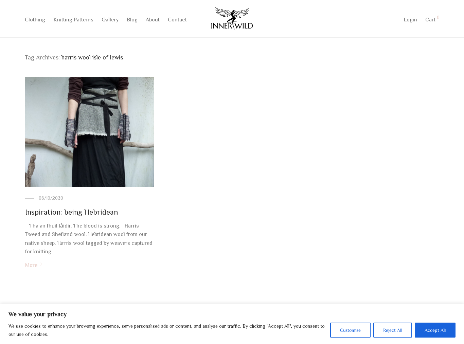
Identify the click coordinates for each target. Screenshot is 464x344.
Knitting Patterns (73, 19)
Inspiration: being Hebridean (71, 212)
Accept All (435, 330)
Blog (132, 19)
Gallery (110, 19)
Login (410, 19)
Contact (177, 19)
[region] (232, 324)
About (153, 19)
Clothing (35, 19)
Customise (350, 330)
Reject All (392, 330)
